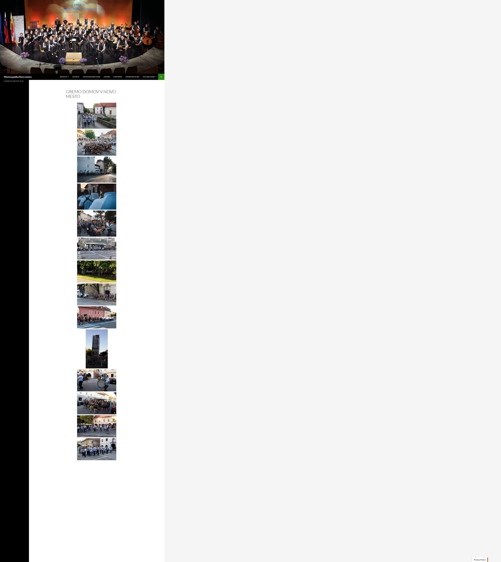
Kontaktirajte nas (132, 77)
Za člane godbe (149, 77)
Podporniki (117, 77)
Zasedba (107, 77)
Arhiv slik (63, 77)
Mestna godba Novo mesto (18, 76)
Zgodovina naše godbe (91, 77)
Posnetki (75, 77)
